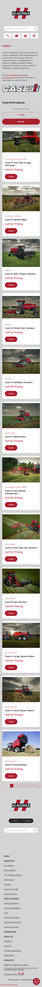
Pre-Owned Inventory (13, 875)
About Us (8, 946)
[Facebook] (19, 973)
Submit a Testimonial (12, 951)
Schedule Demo (10, 894)
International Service (12, 922)
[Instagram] (22, 973)
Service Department (12, 908)
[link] (25, 35)
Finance (7, 884)
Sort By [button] (21, 121)
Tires (6, 913)
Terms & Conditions (27, 979)
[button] (8, 35)
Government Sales (11, 917)
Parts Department (11, 903)
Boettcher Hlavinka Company (16, 965)
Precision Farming (11, 927)
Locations (8, 941)
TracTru (28, 968)
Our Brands (8, 865)
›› (39, 786)
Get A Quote (9, 880)
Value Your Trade (11, 889)
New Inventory (10, 870)
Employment (9, 955)
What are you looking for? (16, 29)
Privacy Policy (13, 979)
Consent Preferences (8, 985)
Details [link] (11, 176)
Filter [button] (22, 115)
